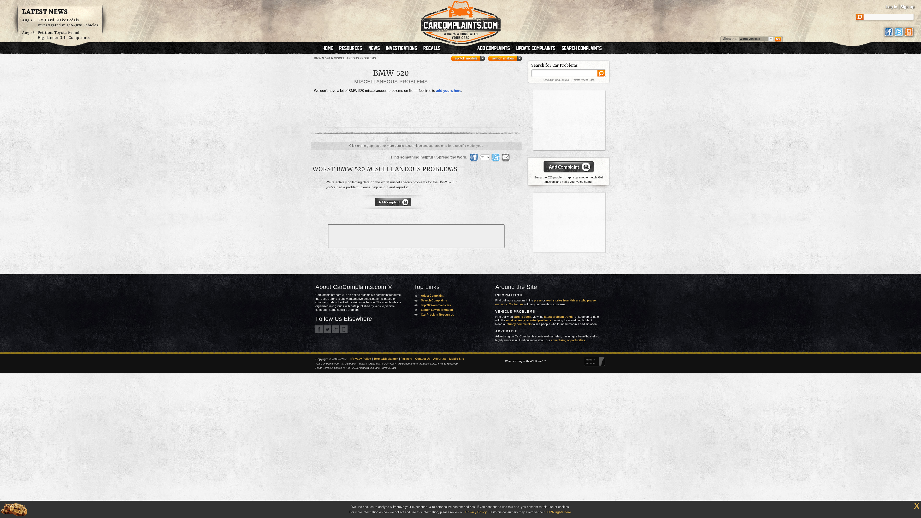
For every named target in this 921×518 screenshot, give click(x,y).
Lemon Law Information (437, 310)
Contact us (516, 304)
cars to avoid (522, 316)
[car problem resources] (352, 48)
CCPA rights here (558, 512)
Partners (407, 358)
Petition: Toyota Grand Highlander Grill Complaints (64, 35)
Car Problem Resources (437, 314)
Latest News (45, 12)
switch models (466, 58)
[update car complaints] (538, 48)
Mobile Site (456, 358)
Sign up (907, 7)
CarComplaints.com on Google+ (335, 329)
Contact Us (423, 358)
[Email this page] (506, 157)
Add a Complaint (432, 295)
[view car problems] (330, 48)
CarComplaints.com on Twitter (327, 329)
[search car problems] (584, 48)
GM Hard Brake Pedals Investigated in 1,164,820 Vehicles (68, 23)
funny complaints (520, 324)
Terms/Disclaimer (386, 358)
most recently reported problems (528, 320)
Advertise (440, 358)
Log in (891, 7)
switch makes (503, 58)
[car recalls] (432, 48)
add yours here (448, 91)
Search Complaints (434, 300)
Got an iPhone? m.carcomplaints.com (344, 329)
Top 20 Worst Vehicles (436, 305)
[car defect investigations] (403, 48)
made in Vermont (590, 361)
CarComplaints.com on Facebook (319, 329)
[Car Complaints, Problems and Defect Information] (461, 21)
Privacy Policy (361, 358)
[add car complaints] (495, 48)
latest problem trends (558, 316)
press (538, 300)
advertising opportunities (568, 340)
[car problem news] (376, 48)
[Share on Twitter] (495, 157)
